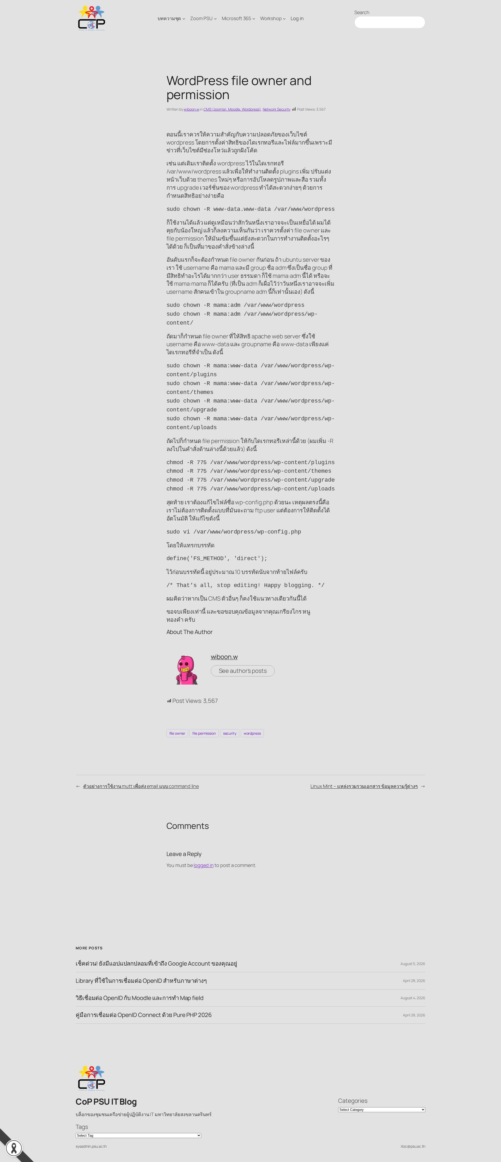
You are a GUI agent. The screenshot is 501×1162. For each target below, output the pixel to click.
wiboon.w (191, 109)
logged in (203, 865)
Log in (297, 18)
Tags (82, 1127)
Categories (352, 1101)
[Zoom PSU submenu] (215, 18)
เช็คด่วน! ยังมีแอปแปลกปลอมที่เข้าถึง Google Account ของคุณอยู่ (156, 963)
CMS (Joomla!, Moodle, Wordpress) (232, 109)
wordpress (252, 733)
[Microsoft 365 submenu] (253, 18)
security (229, 733)
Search (361, 12)
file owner (177, 733)
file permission (204, 733)
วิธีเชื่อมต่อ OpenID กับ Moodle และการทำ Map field (140, 998)
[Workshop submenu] (284, 18)
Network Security (276, 109)
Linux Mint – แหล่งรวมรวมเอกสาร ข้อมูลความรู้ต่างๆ (364, 786)
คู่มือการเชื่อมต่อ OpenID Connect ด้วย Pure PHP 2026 (144, 1015)
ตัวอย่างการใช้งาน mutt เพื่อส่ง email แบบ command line (141, 786)
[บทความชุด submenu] (183, 18)
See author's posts (243, 671)
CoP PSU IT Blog (106, 1101)
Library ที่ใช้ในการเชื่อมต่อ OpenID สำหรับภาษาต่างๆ (141, 981)
